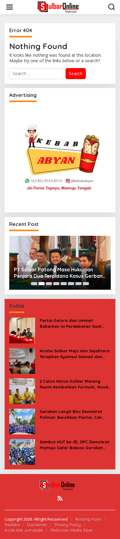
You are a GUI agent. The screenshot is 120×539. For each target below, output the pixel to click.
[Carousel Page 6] (71, 283)
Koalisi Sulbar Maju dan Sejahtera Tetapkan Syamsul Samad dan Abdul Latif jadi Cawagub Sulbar (75, 353)
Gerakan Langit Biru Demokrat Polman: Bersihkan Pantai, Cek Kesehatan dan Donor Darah (71, 414)
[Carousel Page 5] (64, 283)
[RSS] (60, 498)
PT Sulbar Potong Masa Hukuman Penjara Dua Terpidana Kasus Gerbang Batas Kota (60, 272)
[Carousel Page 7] (78, 283)
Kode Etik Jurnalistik (24, 530)
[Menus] (9, 7)
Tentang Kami (88, 519)
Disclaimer (37, 524)
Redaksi (12, 524)
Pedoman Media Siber (71, 530)
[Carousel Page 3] (49, 283)
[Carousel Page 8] (86, 283)
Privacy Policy (67, 524)
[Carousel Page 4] (56, 283)
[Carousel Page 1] (34, 283)
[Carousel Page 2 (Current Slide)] (41, 283)
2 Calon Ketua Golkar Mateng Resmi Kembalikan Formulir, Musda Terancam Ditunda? (75, 384)
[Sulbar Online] (61, 7)
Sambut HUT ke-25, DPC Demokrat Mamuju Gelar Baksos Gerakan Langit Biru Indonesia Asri (75, 444)
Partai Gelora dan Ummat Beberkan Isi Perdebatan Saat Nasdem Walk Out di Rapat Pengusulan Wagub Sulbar (71, 323)
